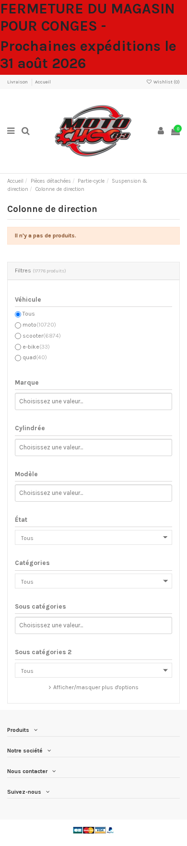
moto (39, 324)
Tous (29, 313)
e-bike (36, 346)
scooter (42, 335)
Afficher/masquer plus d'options (96, 687)
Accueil (43, 82)
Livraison (18, 82)
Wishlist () (166, 82)
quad (35, 357)
